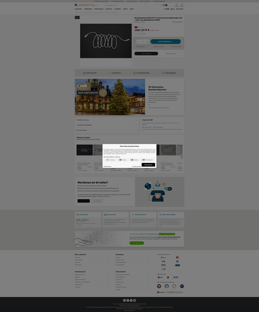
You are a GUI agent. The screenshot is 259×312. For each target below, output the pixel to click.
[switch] (107, 160)
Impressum (117, 156)
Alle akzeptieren (148, 164)
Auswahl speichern (136, 166)
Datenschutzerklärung (109, 156)
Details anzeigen (107, 166)
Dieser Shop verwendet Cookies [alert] (129, 146)
